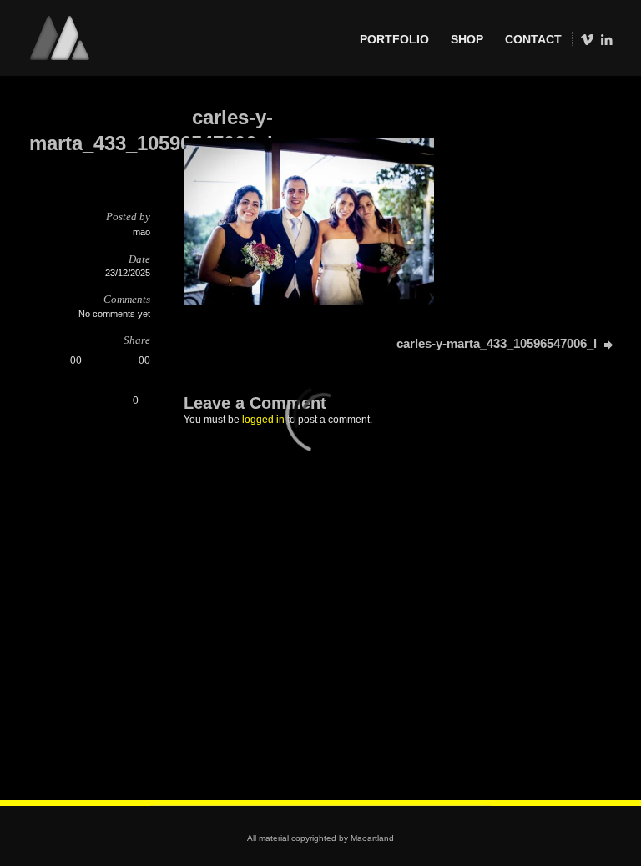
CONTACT (533, 39)
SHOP (467, 39)
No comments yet (114, 314)
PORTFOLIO (394, 39)
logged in (263, 419)
